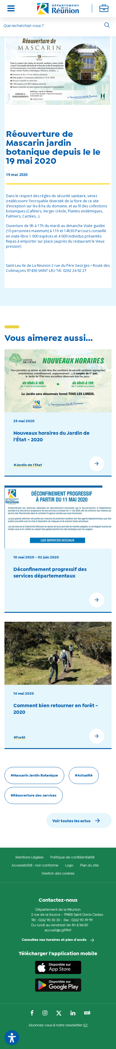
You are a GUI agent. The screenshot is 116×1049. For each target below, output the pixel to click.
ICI (85, 1025)
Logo (69, 865)
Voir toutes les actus (71, 821)
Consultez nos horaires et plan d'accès (54, 939)
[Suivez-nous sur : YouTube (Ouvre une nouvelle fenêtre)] (87, 1013)
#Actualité (84, 775)
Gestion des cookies (58, 873)
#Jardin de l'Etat (28, 465)
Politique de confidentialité (72, 857)
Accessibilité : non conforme (35, 865)
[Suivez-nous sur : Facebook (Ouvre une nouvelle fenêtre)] (32, 1013)
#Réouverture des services (34, 795)
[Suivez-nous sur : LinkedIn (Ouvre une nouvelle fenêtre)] (72, 1013)
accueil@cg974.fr (58, 930)
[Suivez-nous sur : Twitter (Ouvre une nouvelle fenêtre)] (59, 1013)
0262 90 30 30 (49, 920)
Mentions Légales (29, 857)
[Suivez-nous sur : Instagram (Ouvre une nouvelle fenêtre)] (45, 1013)
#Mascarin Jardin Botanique (34, 775)
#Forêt (19, 737)
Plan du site (89, 865)
